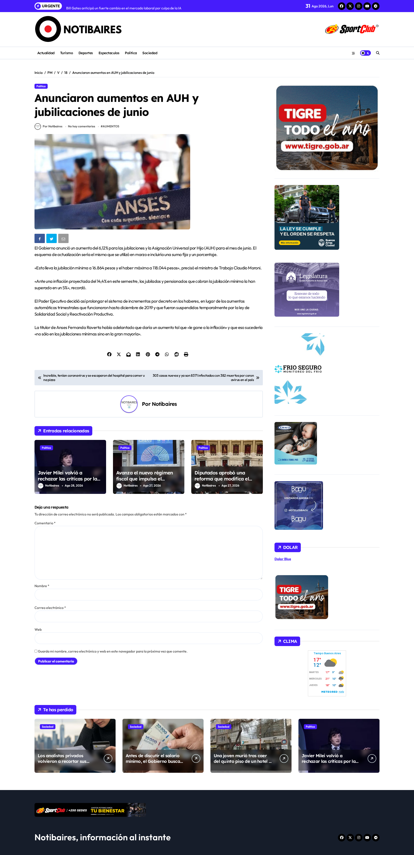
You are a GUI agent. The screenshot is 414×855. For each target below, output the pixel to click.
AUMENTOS (111, 126)
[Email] (63, 239)
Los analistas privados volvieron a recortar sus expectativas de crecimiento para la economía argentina (66, 764)
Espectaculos (109, 53)
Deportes (85, 53)
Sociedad (149, 53)
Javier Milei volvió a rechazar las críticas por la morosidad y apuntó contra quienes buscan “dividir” (68, 482)
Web (38, 629)
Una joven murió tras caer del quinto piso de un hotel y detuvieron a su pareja (242, 761)
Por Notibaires (52, 126)
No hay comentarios (81, 126)
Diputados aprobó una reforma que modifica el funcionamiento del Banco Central (223, 482)
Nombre (41, 586)
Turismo (66, 53)
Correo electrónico (50, 607)
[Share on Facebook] (40, 239)
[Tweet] (52, 239)
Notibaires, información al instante (102, 837)
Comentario (45, 523)
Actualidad (46, 53)
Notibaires (164, 404)
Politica (131, 53)
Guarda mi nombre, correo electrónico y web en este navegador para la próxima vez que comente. (113, 651)
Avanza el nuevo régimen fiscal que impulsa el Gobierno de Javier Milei (144, 479)
